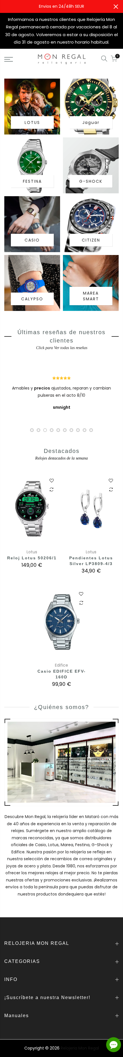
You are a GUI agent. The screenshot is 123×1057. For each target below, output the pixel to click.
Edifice (61, 665)
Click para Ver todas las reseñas (61, 348)
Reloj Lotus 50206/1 (32, 558)
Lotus (32, 552)
